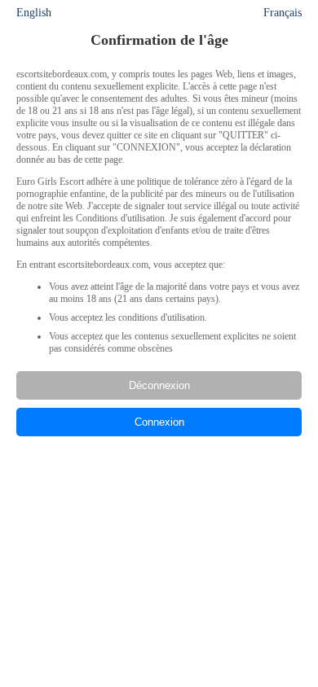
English (33, 13)
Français (282, 13)
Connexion (159, 422)
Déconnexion (159, 385)
